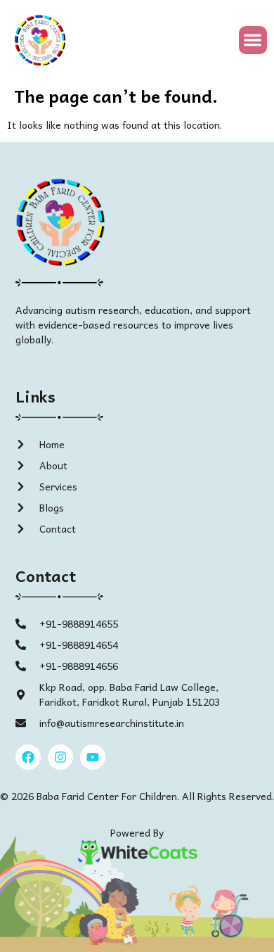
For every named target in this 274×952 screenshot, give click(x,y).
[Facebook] (28, 757)
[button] (253, 40)
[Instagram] (60, 757)
